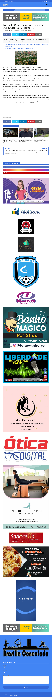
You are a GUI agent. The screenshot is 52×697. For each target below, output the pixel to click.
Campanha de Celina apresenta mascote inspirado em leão (19, 48)
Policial (31, 30)
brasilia (23, 9)
